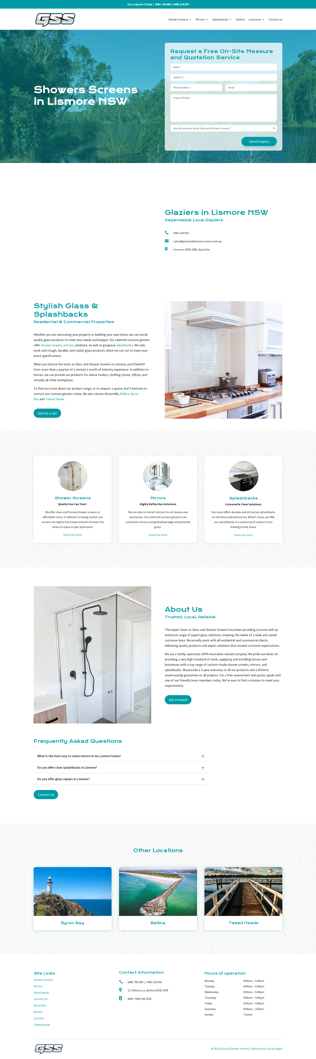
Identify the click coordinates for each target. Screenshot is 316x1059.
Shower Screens (178, 19)
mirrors (68, 345)
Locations (255, 19)
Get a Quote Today (139, 4)
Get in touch (178, 699)
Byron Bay (40, 1005)
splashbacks (124, 345)
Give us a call (47, 413)
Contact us (275, 19)
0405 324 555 (181, 4)
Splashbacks (220, 19)
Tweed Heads (54, 399)
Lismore (39, 1018)
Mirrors (200, 19)
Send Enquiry (259, 141)
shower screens (51, 345)
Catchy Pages (274, 1048)
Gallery (240, 19)
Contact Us (41, 999)
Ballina (124, 394)
